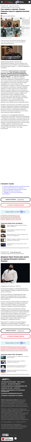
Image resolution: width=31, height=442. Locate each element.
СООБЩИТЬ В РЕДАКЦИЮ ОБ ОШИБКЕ (12, 395)
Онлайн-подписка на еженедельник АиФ (14, 386)
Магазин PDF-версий (14, 384)
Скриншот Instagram (6, 38)
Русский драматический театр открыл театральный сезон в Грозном (14, 190)
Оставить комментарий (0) (15, 205)
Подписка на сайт (7, 388)
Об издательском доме (8, 382)
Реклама (4, 384)
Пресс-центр (21, 382)
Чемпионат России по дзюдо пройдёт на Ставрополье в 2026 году (16, 361)
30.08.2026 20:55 (5, 252)
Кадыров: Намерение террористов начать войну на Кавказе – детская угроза (18, 240)
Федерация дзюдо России (8, 283)
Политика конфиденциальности (11, 393)
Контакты (17, 388)
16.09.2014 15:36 (4, 6)
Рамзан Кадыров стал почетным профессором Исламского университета (17, 235)
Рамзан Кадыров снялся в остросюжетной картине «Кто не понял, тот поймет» (15, 187)
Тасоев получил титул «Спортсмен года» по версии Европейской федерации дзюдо (17, 366)
